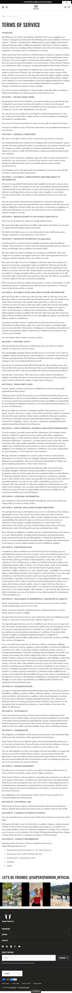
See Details (48, 2)
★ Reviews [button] (36, 991)
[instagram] (11, 946)
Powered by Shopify (24, 987)
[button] (69, 7)
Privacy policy (15, 983)
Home (3, 16)
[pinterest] (7, 946)
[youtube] (19, 946)
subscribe (62, 958)
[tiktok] (15, 946)
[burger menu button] (3, 7)
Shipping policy (37, 983)
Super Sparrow (12, 987)
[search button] (7, 7)
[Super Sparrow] (36, 7)
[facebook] (3, 946)
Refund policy (5, 983)
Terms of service (26, 983)
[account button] (65, 7)
